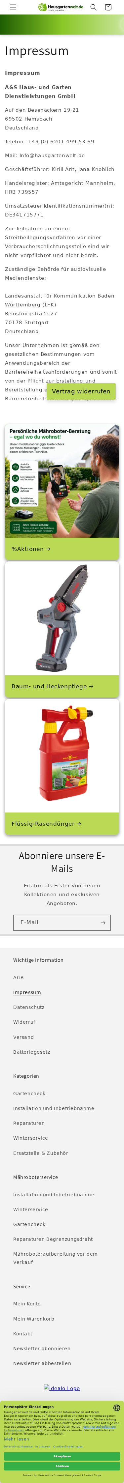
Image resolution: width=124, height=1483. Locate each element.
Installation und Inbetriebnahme (54, 1108)
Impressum (27, 992)
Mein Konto (27, 1303)
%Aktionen (28, 549)
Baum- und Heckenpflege (49, 686)
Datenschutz (29, 1007)
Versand (23, 1037)
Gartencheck (29, 1093)
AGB (18, 977)
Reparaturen (29, 1123)
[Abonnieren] (103, 923)
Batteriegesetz (31, 1052)
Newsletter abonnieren (42, 1348)
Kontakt (22, 1333)
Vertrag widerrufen (81, 391)
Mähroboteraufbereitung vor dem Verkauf (55, 1258)
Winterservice (30, 1138)
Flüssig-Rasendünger (43, 823)
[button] (13, 7)
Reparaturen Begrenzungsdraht (53, 1239)
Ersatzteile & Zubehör (40, 1153)
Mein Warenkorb (33, 1319)
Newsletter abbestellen (42, 1363)
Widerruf (24, 1022)
